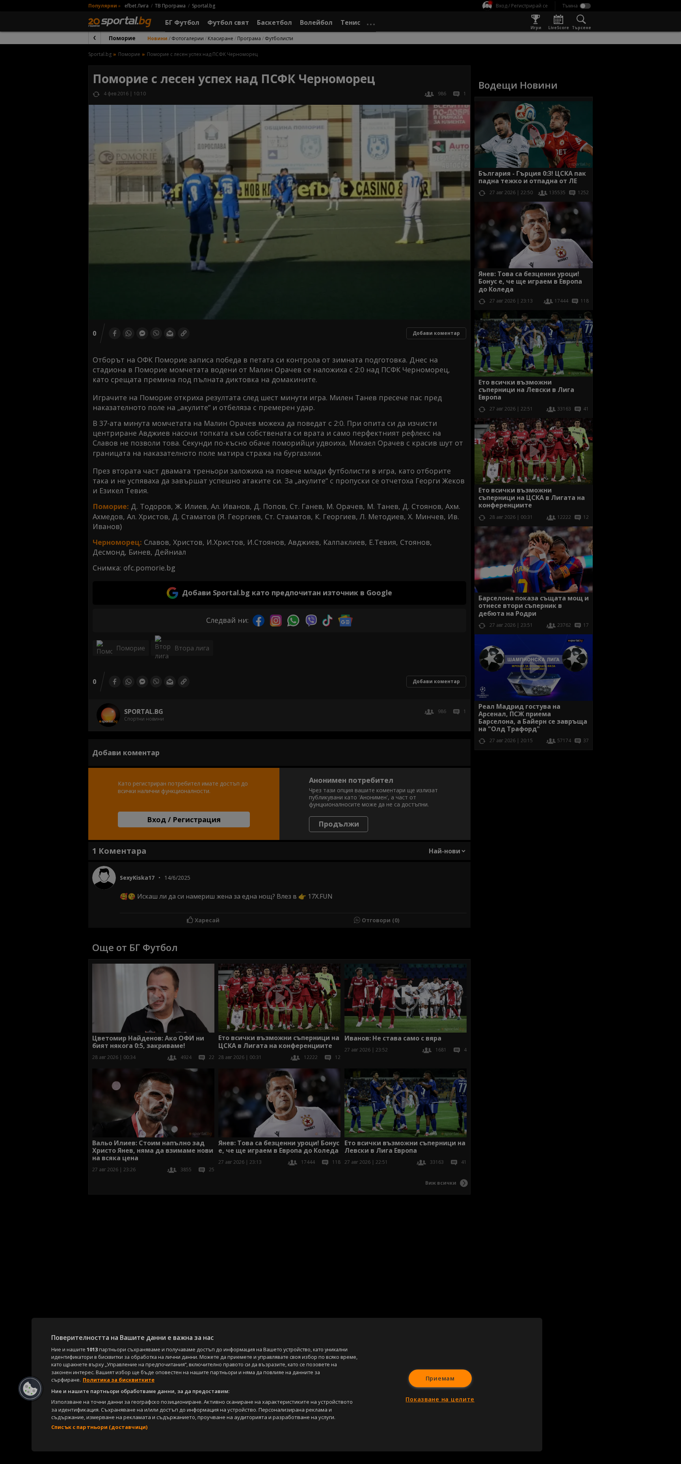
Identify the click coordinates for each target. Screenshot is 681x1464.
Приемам (440, 1378)
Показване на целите (440, 1399)
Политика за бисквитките (118, 1379)
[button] (30, 1388)
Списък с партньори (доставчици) (99, 1427)
